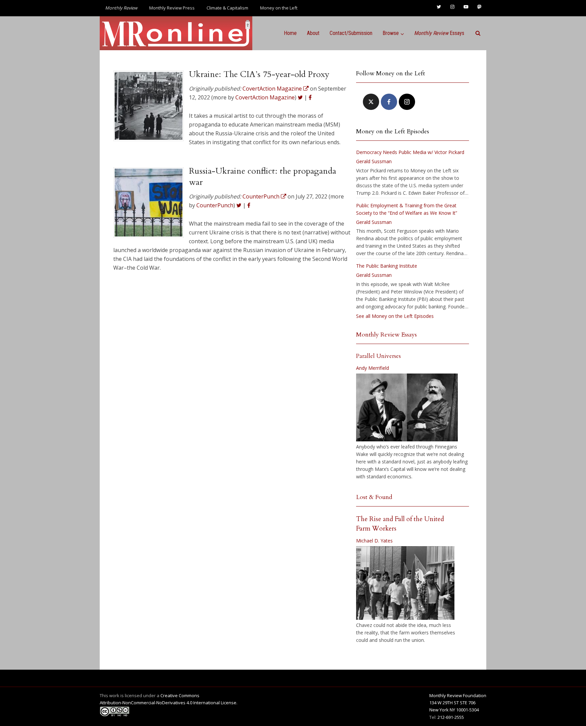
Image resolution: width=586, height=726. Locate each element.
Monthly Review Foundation (457, 695)
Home (290, 33)
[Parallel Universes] (407, 407)
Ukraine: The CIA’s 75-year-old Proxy (259, 74)
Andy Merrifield (372, 368)
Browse (391, 33)
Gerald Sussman (374, 161)
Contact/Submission (351, 33)
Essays (439, 33)
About (313, 33)
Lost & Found (374, 497)
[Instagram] (407, 102)
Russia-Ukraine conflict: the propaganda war (262, 176)
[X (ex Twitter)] (371, 102)
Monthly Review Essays (386, 334)
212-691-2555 (450, 717)
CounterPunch (214, 205)
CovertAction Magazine (265, 97)
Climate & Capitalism (227, 8)
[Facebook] (389, 102)
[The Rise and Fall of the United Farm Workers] (405, 583)
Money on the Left (278, 8)
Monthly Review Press (172, 8)
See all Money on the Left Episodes (395, 316)
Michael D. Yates (374, 540)
